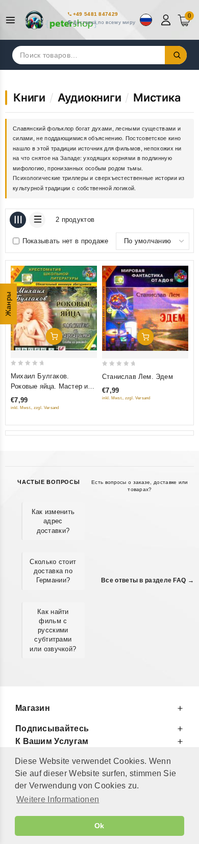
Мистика (157, 97)
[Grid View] (18, 220)
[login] (167, 20)
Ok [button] (99, 826)
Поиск (176, 55)
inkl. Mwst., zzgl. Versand (35, 407)
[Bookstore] (61, 20)
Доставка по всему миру (104, 22)
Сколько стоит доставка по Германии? (53, 571)
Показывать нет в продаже (65, 241)
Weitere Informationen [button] (57, 799)
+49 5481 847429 (95, 14)
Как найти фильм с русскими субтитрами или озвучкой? (53, 630)
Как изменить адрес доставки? (53, 521)
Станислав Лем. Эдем (137, 376)
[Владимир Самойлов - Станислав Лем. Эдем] (145, 308)
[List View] (37, 220)
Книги (29, 97)
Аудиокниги (89, 97)
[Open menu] (13, 20)
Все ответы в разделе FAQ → (147, 580)
